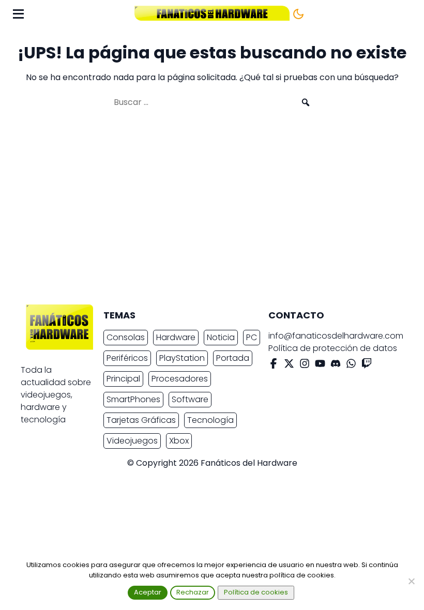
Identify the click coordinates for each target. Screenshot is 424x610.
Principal (123, 379)
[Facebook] (273, 365)
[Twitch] (366, 365)
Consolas (126, 337)
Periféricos (127, 358)
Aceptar (147, 592)
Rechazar (192, 592)
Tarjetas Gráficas (141, 420)
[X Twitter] (289, 365)
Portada (232, 358)
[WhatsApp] (351, 365)
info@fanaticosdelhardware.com (335, 336)
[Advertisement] (203, 211)
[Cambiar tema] (298, 14)
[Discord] (335, 365)
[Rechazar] (411, 581)
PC (251, 337)
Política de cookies (256, 592)
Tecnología (210, 420)
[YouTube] (320, 365)
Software (190, 399)
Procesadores (180, 379)
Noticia (221, 337)
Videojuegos (132, 441)
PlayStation (182, 358)
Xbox (179, 441)
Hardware (175, 337)
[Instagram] (304, 365)
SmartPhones (133, 399)
